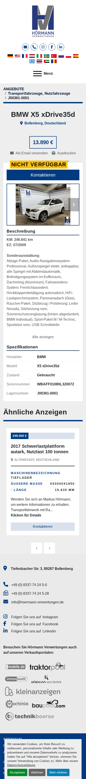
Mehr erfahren (58, 772)
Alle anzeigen (43, 337)
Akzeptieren (17, 772)
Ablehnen (37, 772)
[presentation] (36, 548)
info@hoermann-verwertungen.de (37, 602)
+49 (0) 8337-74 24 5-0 (29, 585)
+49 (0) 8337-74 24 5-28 (30, 593)
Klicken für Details (26, 515)
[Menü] (37, 73)
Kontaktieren (43, 175)
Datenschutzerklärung (21, 765)
